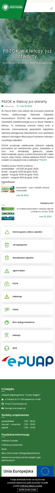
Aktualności (22, 63)
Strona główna (9, 63)
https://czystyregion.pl (16, 403)
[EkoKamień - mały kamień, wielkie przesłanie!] (8, 189)
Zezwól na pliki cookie (27, 490)
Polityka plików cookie (31, 485)
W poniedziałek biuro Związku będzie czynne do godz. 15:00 (35, 210)
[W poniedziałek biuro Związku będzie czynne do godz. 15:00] (8, 213)
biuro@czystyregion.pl (15, 408)
